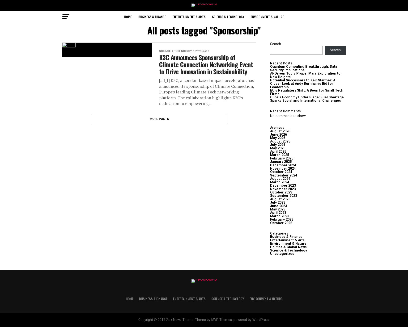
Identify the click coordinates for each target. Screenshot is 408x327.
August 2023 (280, 199)
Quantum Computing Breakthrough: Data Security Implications (303, 68)
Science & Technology (228, 16)
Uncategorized (282, 254)
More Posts (159, 119)
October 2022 (281, 223)
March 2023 (279, 216)
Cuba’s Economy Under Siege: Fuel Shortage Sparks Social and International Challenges (307, 99)
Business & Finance (152, 16)
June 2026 (278, 135)
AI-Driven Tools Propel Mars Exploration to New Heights (305, 75)
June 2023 (278, 206)
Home (128, 16)
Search (275, 44)
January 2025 (281, 162)
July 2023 (277, 203)
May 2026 (277, 138)
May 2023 (277, 209)
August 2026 (280, 131)
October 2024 (281, 172)
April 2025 (278, 152)
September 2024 (283, 175)
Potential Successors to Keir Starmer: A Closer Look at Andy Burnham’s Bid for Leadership (302, 83)
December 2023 (283, 186)
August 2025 (280, 141)
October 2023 (281, 192)
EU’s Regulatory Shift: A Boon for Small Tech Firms (306, 92)
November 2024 (283, 169)
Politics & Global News (288, 247)
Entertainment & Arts (189, 16)
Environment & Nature (267, 16)
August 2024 (280, 179)
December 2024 (283, 165)
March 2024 (279, 182)
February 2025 (281, 158)
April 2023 (278, 213)
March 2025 (279, 155)
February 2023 (281, 220)
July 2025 (277, 145)
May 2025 (277, 148)
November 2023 (283, 189)
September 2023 (283, 196)
